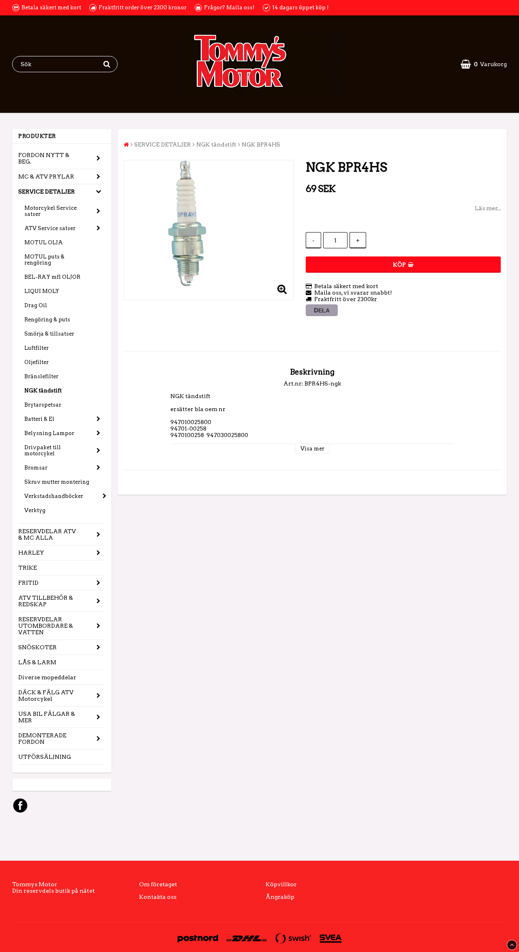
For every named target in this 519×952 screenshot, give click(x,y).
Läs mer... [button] (488, 208)
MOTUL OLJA (43, 242)
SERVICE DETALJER (46, 191)
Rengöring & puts (47, 320)
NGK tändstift (43, 391)
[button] (484, 64)
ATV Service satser (49, 228)
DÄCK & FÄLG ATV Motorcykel (45, 695)
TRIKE (27, 567)
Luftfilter (36, 348)
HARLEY (31, 552)
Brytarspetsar (42, 405)
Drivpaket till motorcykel (42, 450)
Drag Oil (35, 305)
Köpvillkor (281, 884)
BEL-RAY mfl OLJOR (52, 277)
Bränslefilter (41, 376)
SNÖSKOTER (37, 647)
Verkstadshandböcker (53, 496)
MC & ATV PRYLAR (46, 176)
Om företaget (158, 884)
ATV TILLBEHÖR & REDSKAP (45, 600)
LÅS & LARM (37, 662)
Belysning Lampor (49, 433)
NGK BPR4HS (261, 144)
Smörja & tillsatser (49, 334)
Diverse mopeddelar (47, 677)
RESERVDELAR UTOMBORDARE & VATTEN (45, 625)
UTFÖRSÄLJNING (44, 757)
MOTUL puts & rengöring (44, 260)
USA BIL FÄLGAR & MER (46, 717)
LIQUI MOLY (41, 291)
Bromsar (35, 468)
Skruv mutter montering (56, 482)
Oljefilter (36, 362)
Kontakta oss (157, 897)
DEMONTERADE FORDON (42, 738)
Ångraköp (280, 897)
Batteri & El (39, 419)
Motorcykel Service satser (50, 211)
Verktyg (34, 510)
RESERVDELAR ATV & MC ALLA (47, 534)
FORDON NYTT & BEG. (43, 158)
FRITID (28, 582)
